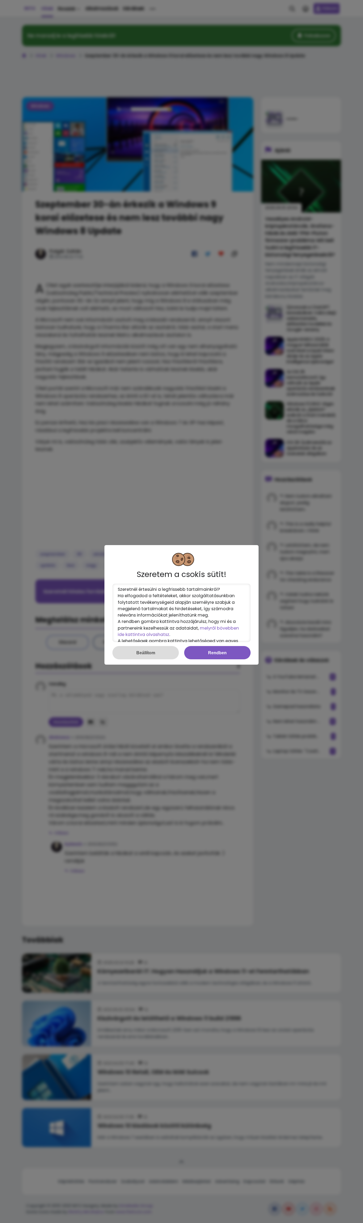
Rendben (217, 652)
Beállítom (145, 652)
